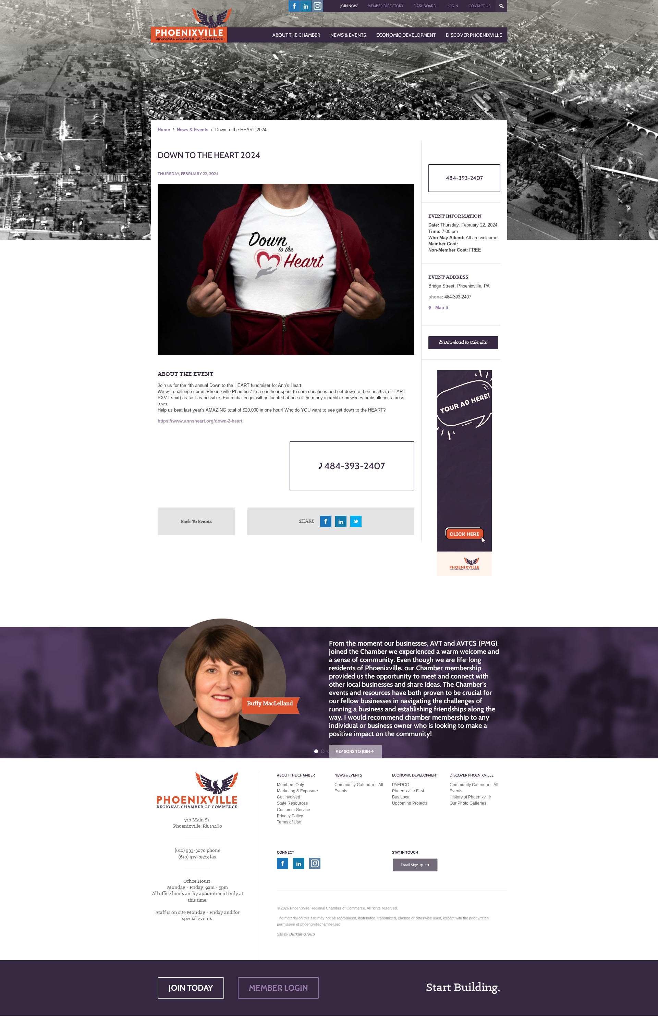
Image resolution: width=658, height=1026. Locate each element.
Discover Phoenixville (472, 775)
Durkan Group (302, 934)
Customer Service (293, 809)
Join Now (348, 5)
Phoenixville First (408, 791)
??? (501, 6)
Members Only (290, 784)
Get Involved (288, 797)
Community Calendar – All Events (358, 787)
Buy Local (401, 797)
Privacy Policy (290, 816)
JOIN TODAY (191, 988)
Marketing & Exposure (297, 791)
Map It (441, 307)
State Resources (292, 803)
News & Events (192, 129)
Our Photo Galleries (468, 803)
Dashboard (425, 5)
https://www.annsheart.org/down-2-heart (200, 421)
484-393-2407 (353, 466)
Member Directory (385, 5)
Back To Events (196, 521)
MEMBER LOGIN (278, 988)
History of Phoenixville (470, 797)
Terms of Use (289, 822)
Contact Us (479, 5)
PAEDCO (400, 784)
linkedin (306, 6)
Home (164, 129)
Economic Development (415, 775)
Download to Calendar (465, 342)
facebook (294, 6)
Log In (452, 5)
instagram (317, 6)
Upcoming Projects (409, 803)
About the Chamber (296, 775)
